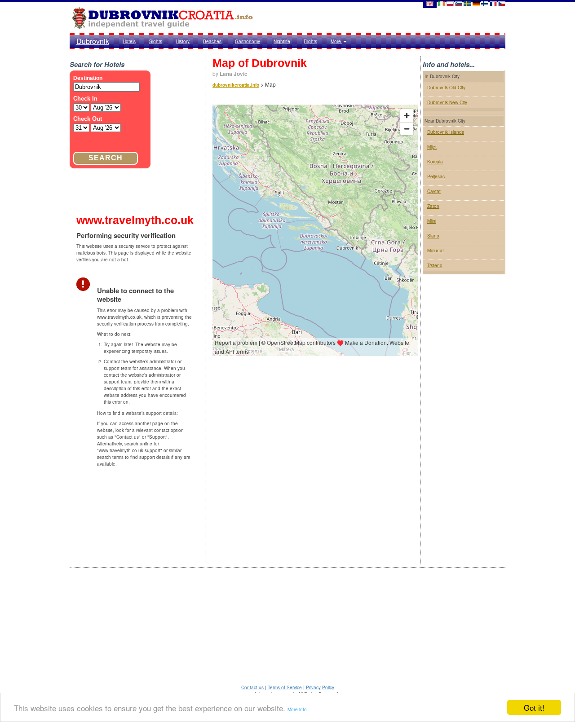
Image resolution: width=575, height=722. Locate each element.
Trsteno (434, 265)
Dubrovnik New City (447, 102)
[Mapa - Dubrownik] (450, 3)
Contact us (252, 687)
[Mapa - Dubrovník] (501, 3)
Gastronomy (247, 41)
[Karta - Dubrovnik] (467, 3)
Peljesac (436, 176)
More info (297, 709)
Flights (310, 41)
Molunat (435, 250)
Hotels (129, 41)
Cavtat (434, 191)
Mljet (432, 147)
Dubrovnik (92, 41)
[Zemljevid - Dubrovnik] (458, 3)
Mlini (431, 221)
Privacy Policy (320, 687)
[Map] (429, 3)
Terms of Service (285, 687)
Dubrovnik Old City (446, 87)
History (183, 41)
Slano (433, 236)
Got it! (534, 707)
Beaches (212, 41)
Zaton (433, 206)
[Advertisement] (464, 428)
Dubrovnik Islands (445, 132)
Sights (155, 41)
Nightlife (282, 41)
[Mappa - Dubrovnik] (441, 3)
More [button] (336, 41)
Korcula (435, 161)
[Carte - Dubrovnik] (493, 3)
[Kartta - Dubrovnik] (484, 3)
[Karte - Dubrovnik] (476, 3)
